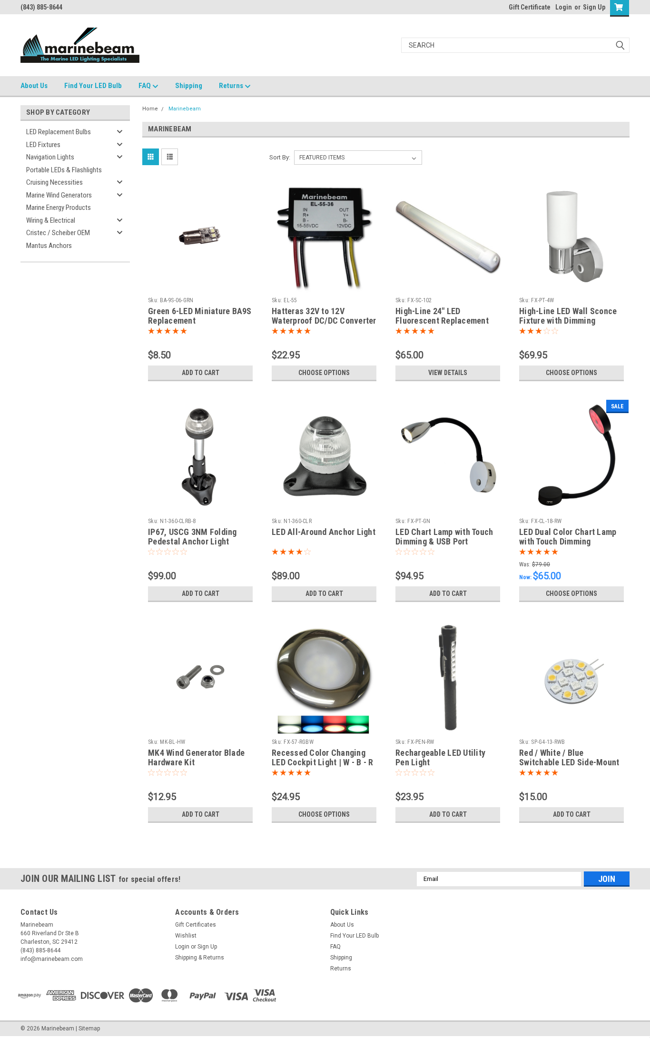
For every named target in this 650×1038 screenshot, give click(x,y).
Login (563, 7)
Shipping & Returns (199, 957)
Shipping (188, 85)
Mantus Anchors (49, 245)
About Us (34, 85)
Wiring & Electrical (50, 220)
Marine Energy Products (58, 207)
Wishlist (186, 935)
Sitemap (89, 1028)
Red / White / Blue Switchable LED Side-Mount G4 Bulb (569, 763)
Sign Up (594, 7)
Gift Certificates (195, 924)
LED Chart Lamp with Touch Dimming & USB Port (444, 537)
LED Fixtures (43, 144)
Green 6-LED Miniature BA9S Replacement (200, 316)
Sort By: (279, 157)
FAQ (145, 85)
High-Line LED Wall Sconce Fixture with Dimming (568, 316)
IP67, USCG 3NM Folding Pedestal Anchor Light (192, 537)
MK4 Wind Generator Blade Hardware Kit (196, 758)
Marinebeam (184, 109)
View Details (447, 372)
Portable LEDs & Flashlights (64, 170)
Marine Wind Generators (59, 195)
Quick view (200, 286)
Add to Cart (200, 372)
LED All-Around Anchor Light (323, 532)
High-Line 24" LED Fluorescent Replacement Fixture (442, 321)
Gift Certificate (530, 7)
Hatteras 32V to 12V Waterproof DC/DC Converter (324, 316)
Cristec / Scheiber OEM (58, 232)
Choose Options (324, 372)
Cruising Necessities (54, 182)
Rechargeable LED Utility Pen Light (440, 758)
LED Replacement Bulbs (58, 132)
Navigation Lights (50, 157)
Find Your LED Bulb (93, 85)
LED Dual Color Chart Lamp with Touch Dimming (567, 537)
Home (150, 109)
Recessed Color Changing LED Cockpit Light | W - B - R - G (322, 763)
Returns (232, 85)
